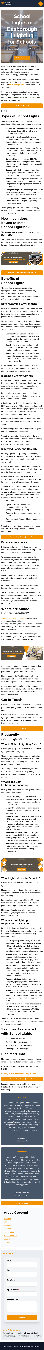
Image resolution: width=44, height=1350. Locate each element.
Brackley (7, 1242)
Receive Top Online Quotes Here (22, 537)
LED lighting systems (17, 85)
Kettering (4, 1074)
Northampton (9, 1232)
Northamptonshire (10, 1235)
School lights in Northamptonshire (14, 618)
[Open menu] (40, 3)
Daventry (7, 1239)
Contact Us (22, 728)
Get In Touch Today (22, 105)
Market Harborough (16, 1074)
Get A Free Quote (22, 1203)
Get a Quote (20, 58)
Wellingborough (10, 1225)
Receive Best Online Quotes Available (22, 272)
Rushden (7, 1229)
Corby (26, 1074)
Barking (33, 1074)
